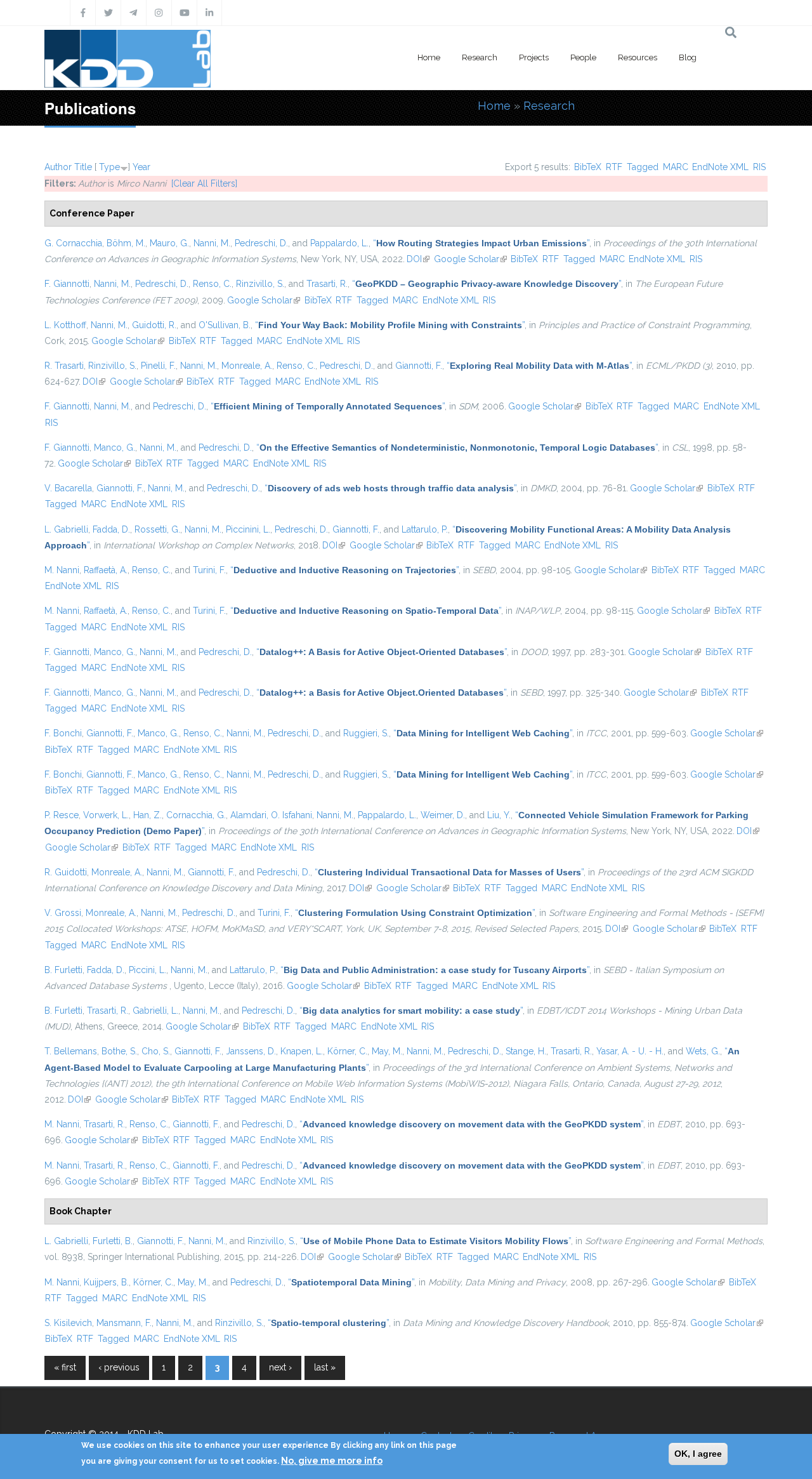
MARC (675, 167)
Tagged (642, 167)
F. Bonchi (63, 733)
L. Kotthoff (65, 325)
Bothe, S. (119, 1051)
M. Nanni (61, 570)
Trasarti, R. (327, 284)
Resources (637, 57)
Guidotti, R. (154, 325)
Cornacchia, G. (196, 815)
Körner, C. (347, 1051)
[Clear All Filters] (204, 183)
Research (479, 57)
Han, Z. (147, 815)
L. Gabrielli (66, 529)
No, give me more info (332, 1461)
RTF (614, 167)
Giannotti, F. (418, 366)
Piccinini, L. (248, 529)
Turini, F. (209, 570)
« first (65, 1367)
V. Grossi (62, 913)
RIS (759, 167)
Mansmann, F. (124, 1323)
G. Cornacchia (73, 243)
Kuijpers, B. (106, 1282)
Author (58, 167)
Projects (534, 57)
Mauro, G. (169, 243)
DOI (418, 259)
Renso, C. (212, 284)
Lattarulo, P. (425, 529)
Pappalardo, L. (339, 243)
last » (325, 1367)
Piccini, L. (147, 970)
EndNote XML (720, 167)
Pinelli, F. (158, 366)
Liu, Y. (499, 815)
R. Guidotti (65, 872)
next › (280, 1367)
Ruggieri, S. (366, 733)
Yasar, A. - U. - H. (630, 1051)
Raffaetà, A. (106, 570)
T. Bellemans (70, 1051)
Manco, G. (114, 447)
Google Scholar (470, 259)
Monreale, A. (246, 366)
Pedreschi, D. (261, 243)
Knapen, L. (301, 1051)
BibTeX (587, 167)
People (583, 57)
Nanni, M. (211, 243)
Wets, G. (703, 1051)
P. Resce (61, 815)
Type (109, 167)
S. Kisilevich (68, 1323)
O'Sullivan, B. (225, 325)
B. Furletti (63, 970)
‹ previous (119, 1367)
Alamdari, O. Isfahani (271, 815)
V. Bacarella (68, 488)
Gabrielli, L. (155, 1010)
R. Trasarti (64, 366)
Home (428, 57)
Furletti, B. (113, 1241)
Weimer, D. (443, 815)
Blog (688, 57)
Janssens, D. (251, 1051)
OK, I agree (698, 1454)
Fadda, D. (111, 529)
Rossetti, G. (157, 529)
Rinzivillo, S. (260, 284)
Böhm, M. (126, 243)
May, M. (387, 1051)
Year (141, 167)
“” (481, 243)
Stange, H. (526, 1051)
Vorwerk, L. (106, 815)
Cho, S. (155, 1051)
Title (83, 167)
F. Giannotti (66, 284)
